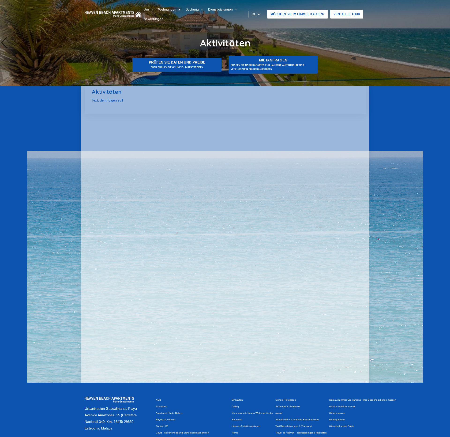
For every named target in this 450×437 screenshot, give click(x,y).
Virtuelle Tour (347, 14)
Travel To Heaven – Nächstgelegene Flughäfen (301, 432)
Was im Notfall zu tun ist (342, 406)
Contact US (162, 426)
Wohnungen (167, 9)
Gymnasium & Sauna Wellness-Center (252, 413)
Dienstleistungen (220, 9)
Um (146, 9)
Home (235, 432)
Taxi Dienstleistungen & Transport (293, 426)
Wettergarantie (337, 419)
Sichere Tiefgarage (285, 400)
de (254, 14)
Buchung (192, 9)
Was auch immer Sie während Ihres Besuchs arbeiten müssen (362, 400)
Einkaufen (237, 400)
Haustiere (237, 419)
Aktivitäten (161, 406)
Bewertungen (153, 19)
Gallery (235, 406)
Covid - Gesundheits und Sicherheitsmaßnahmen (182, 432)
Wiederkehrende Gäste (341, 426)
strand (278, 413)
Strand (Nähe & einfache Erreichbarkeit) (297, 419)
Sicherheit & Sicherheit (287, 406)
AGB (158, 400)
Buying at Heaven (165, 419)
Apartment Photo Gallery (169, 413)
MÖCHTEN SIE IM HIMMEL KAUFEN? (297, 14)
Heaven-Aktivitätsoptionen (246, 426)
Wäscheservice (337, 413)
